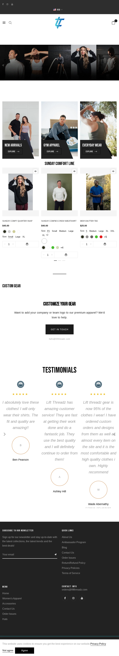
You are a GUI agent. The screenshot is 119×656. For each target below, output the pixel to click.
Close (89, 352)
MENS (89, 321)
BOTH (89, 335)
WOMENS (89, 328)
